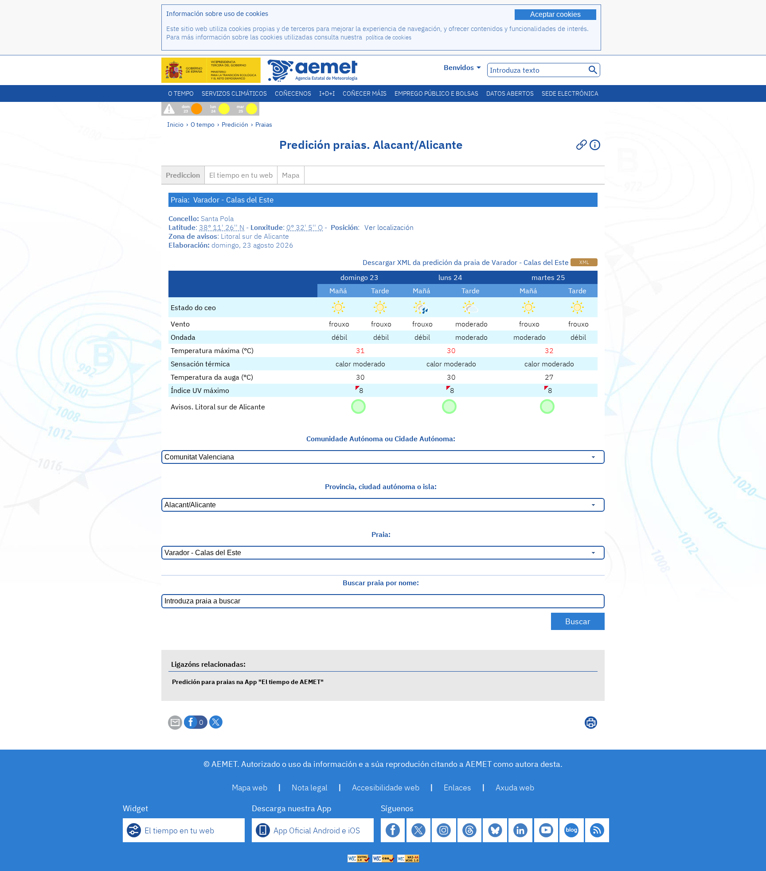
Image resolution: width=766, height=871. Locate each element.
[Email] (175, 727)
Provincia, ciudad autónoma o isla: (381, 486)
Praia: (381, 534)
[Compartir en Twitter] (216, 722)
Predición (235, 124)
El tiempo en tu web (241, 175)
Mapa (291, 175)
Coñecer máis (365, 93)
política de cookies (388, 37)
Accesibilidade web (385, 787)
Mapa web (249, 787)
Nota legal (310, 787)
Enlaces (457, 787)
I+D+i (327, 93)
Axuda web (515, 787)
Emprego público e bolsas (436, 93)
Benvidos (459, 67)
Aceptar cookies (555, 14)
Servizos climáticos (234, 93)
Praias (263, 124)
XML (584, 262)
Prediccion (183, 175)
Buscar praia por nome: (381, 582)
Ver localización (389, 227)
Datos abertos (510, 93)
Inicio (175, 124)
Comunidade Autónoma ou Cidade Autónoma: (380, 438)
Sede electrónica (570, 93)
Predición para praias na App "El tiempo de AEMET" (248, 681)
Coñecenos (293, 93)
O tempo (181, 93)
